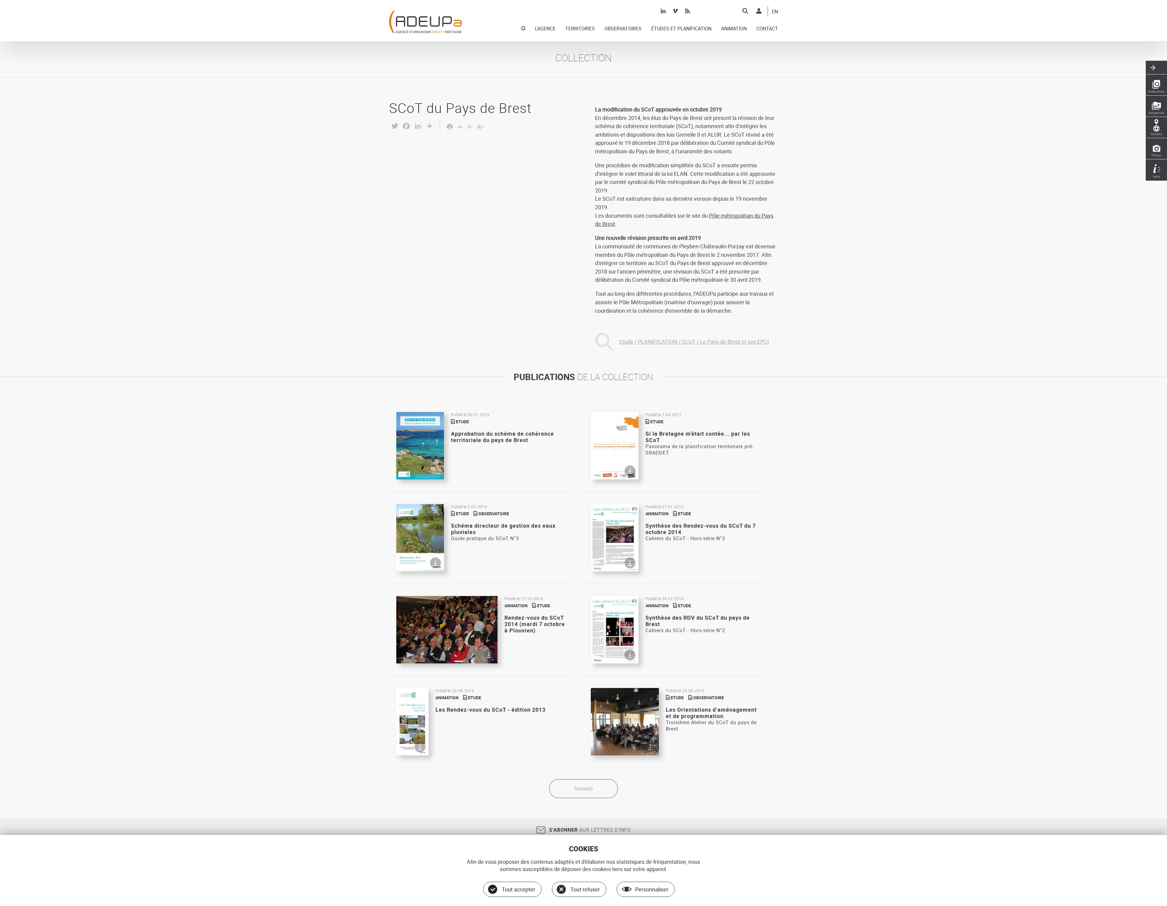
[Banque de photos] (1156, 148)
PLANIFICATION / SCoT (666, 341)
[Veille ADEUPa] (1156, 170)
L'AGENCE (545, 29)
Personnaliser (651, 889)
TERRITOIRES (580, 29)
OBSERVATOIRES (623, 29)
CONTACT (767, 29)
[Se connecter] (759, 11)
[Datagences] (1156, 106)
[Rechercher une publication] (1156, 85)
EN (775, 12)
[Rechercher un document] (745, 11)
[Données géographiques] (1156, 127)
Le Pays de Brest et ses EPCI (734, 341)
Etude (626, 341)
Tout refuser (585, 889)
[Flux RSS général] (687, 11)
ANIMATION (734, 29)
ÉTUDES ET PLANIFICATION (681, 29)
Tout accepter (518, 889)
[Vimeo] (675, 11)
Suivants (583, 788)
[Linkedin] (663, 11)
